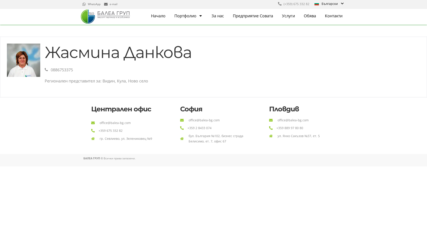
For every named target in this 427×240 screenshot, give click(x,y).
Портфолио (185, 15)
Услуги (288, 15)
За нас (217, 15)
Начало (158, 15)
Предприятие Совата (253, 15)
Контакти (333, 15)
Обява (310, 15)
